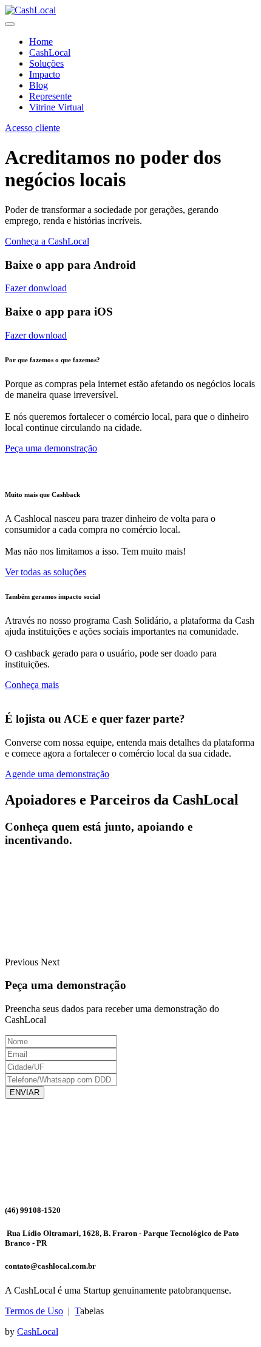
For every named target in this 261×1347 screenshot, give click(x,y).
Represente (50, 96)
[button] (23, 962)
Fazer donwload (36, 288)
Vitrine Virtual (56, 107)
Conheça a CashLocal (47, 241)
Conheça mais (32, 685)
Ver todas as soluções (45, 572)
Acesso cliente (32, 128)
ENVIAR (24, 1092)
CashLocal (49, 52)
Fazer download (36, 335)
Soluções (46, 63)
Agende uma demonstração (57, 774)
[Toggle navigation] (10, 24)
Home (41, 41)
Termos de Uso (34, 1311)
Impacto (44, 74)
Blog (38, 85)
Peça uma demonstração (51, 448)
